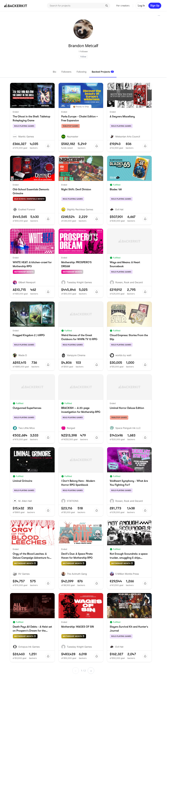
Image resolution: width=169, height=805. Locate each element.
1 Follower (83, 51)
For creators (123, 5)
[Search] (106, 5)
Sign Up (154, 5)
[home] (15, 5)
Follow (83, 56)
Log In (141, 5)
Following (81, 71)
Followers (66, 71)
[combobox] (78, 5)
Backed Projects (102, 71)
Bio (54, 71)
